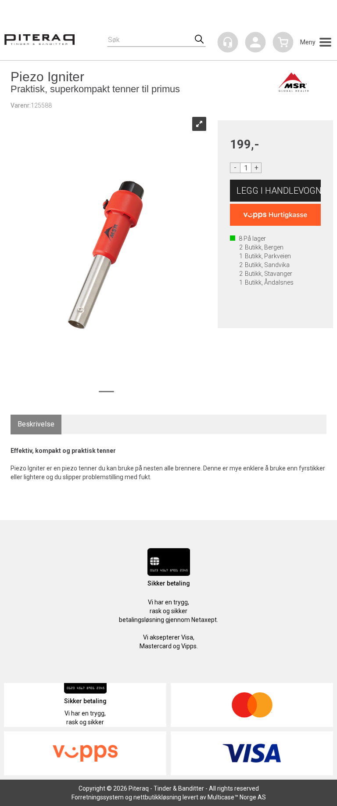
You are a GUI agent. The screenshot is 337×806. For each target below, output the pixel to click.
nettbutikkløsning (157, 797)
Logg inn (255, 44)
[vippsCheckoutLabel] (275, 215)
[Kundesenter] (227, 42)
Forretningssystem (98, 797)
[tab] (36, 424)
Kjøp (275, 191)
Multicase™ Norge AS (237, 797)
